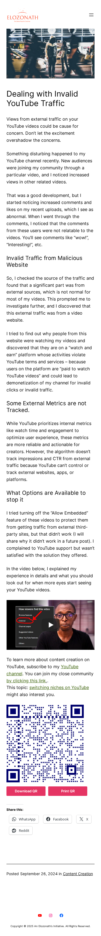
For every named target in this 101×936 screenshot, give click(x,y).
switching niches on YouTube (59, 687)
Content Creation (78, 873)
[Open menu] (91, 15)
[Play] (50, 624)
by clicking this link (26, 680)
